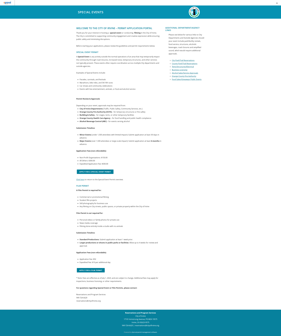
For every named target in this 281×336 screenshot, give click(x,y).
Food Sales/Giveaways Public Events (187, 79)
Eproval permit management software (144, 332)
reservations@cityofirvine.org (147, 325)
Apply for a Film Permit (90, 270)
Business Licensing (179, 70)
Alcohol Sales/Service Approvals (185, 73)
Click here (80, 179)
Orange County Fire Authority (184, 76)
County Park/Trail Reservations (184, 63)
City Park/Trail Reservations (183, 60)
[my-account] (277, 3)
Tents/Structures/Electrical (183, 66)
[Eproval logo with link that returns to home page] (7, 2)
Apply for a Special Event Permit (95, 172)
